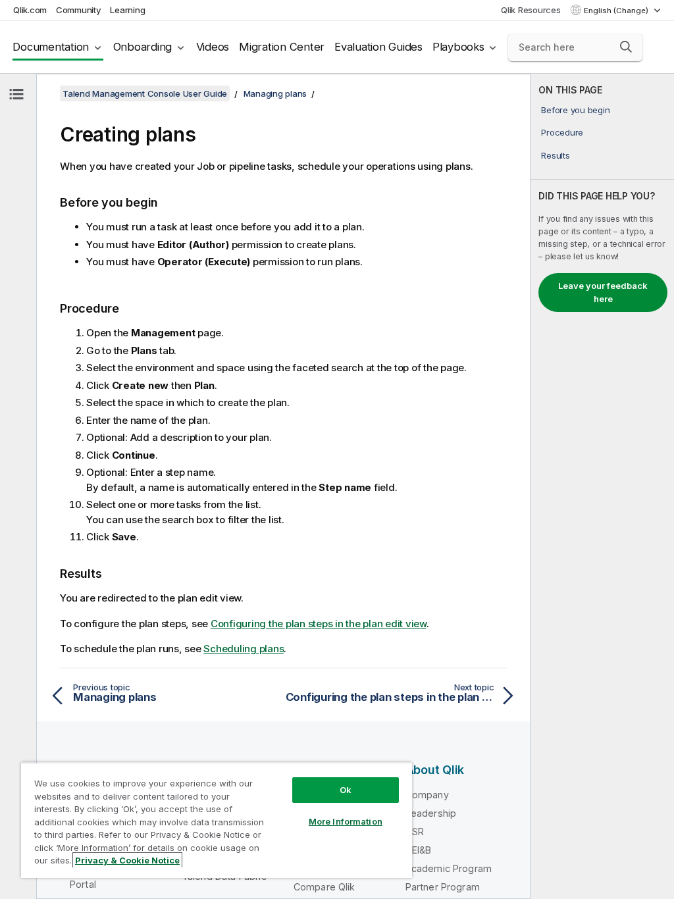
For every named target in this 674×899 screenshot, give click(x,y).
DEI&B (418, 850)
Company (427, 794)
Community (78, 10)
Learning (127, 10)
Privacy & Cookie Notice (127, 860)
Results (555, 155)
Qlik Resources (531, 10)
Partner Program (442, 886)
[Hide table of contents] (16, 94)
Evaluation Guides (378, 46)
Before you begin (575, 110)
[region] (216, 820)
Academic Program (448, 868)
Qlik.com (30, 10)
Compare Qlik (324, 886)
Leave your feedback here (603, 292)
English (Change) (617, 10)
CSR (414, 831)
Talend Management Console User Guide (145, 93)
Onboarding (142, 46)
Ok (345, 789)
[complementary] (602, 486)
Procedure (562, 132)
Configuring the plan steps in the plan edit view (319, 623)
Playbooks (458, 46)
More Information (345, 821)
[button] (626, 46)
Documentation (51, 46)
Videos (213, 46)
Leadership (431, 813)
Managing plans (275, 93)
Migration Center (281, 46)
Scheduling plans (243, 648)
